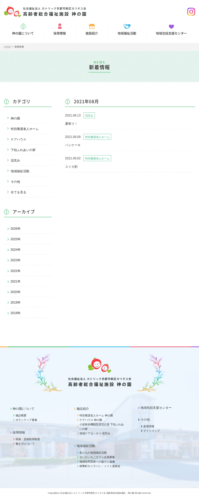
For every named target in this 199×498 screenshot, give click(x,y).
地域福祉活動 (20, 171)
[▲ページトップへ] (191, 490)
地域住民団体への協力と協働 (97, 461)
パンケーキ (73, 145)
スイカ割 (71, 166)
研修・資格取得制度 (28, 439)
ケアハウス (18, 139)
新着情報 (148, 426)
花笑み (15, 160)
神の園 (15, 118)
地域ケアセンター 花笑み (94, 433)
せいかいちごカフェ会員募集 (97, 457)
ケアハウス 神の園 (90, 419)
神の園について (23, 408)
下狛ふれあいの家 (23, 150)
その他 (15, 181)
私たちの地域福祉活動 (93, 452)
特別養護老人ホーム (25, 129)
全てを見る (18, 192)
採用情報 (19, 432)
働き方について (25, 443)
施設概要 (21, 415)
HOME (7, 46)
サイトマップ (151, 430)
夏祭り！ (71, 123)
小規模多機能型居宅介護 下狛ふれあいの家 (101, 426)
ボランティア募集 (26, 419)
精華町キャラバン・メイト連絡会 (99, 466)
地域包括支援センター (156, 407)
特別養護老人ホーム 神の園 (96, 415)
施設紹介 (83, 408)
